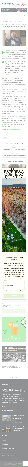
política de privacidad (16, 290)
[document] (14, 233)
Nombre (5, 280)
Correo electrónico (8, 285)
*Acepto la (14, 290)
